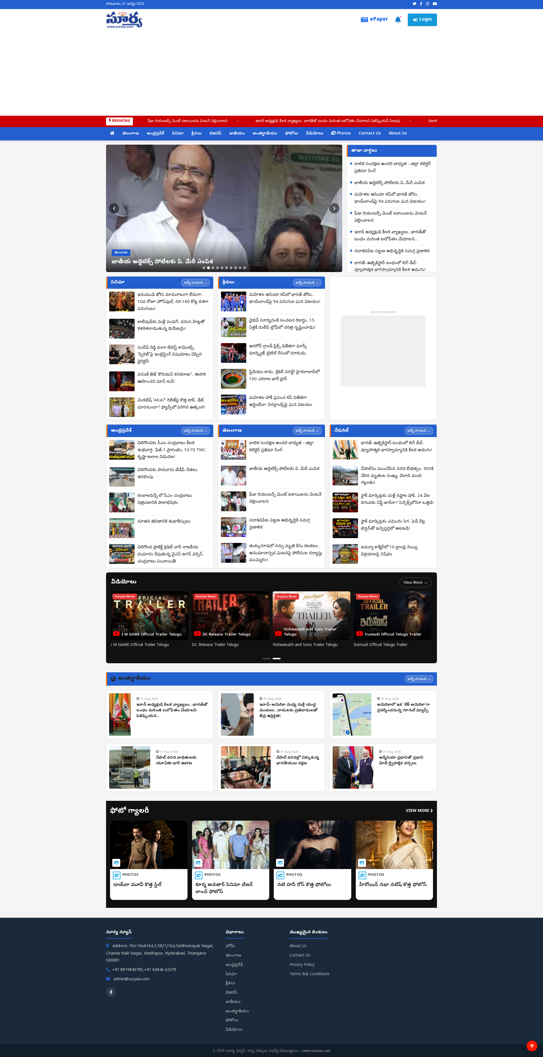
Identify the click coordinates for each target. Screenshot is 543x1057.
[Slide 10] (244, 267)
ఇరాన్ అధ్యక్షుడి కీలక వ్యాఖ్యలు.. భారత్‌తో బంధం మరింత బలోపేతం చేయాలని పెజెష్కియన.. (172, 710)
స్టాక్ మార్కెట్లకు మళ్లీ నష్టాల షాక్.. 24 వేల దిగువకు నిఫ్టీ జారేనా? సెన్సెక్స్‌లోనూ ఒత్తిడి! (397, 499)
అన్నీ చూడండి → (195, 282)
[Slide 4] (217, 267)
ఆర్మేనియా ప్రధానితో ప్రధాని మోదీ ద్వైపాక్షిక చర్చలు (401, 760)
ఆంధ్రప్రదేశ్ (155, 133)
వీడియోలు (314, 133)
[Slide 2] (208, 267)
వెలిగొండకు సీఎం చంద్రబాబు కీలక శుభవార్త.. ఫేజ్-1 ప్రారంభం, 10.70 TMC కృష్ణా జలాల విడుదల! (171, 450)
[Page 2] (277, 658)
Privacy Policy (302, 965)
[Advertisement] (271, 70)
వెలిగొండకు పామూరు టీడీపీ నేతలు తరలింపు (167, 473)
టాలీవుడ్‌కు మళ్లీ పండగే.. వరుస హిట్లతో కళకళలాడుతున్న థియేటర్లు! (171, 325)
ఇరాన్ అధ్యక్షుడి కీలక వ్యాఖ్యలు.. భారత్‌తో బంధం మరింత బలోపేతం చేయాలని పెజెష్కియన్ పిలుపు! (272, 121)
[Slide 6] (226, 267)
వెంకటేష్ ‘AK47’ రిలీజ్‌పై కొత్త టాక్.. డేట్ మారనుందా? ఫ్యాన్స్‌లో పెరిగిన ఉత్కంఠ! (171, 404)
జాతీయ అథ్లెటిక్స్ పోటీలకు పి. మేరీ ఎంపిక (389, 183)
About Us (398, 133)
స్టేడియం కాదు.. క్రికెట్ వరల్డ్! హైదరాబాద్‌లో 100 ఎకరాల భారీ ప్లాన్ (284, 375)
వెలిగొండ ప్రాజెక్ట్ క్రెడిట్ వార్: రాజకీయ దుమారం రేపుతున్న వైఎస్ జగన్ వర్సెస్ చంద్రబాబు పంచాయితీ (170, 554)
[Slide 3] (213, 267)
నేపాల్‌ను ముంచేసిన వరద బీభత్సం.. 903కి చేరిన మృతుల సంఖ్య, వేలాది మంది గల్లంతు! (397, 476)
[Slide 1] (203, 267)
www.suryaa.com (316, 1051)
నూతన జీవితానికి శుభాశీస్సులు (164, 522)
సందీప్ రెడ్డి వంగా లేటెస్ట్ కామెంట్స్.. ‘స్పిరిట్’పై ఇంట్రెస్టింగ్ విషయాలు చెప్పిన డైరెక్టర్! (169, 355)
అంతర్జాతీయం (265, 133)
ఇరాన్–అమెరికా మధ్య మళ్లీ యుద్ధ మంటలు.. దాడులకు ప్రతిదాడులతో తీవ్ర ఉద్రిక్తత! (288, 710)
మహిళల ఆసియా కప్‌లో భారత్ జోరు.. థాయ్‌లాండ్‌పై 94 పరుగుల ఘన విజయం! (389, 198)
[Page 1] (267, 658)
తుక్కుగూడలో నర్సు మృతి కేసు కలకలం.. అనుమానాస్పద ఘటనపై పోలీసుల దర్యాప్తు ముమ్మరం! (285, 553)
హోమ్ (230, 946)
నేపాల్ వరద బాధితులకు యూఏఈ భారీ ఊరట (176, 760)
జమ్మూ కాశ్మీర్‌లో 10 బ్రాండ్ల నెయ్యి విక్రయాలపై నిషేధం (389, 551)
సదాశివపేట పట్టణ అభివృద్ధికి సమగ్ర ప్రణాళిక (404, 121)
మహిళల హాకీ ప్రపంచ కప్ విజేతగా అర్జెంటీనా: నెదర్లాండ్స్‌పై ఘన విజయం (280, 401)
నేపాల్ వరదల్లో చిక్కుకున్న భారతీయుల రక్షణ (297, 760)
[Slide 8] (235, 267)
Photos (343, 133)
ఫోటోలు (291, 133)
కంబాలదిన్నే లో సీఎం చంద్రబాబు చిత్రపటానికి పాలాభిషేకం (164, 499)
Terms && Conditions (309, 974)
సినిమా (178, 133)
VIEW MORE (419, 811)
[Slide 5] (222, 267)
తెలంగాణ (130, 133)
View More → (416, 582)
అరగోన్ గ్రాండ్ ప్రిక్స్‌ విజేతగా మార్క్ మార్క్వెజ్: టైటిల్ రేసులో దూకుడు (278, 350)
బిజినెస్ (215, 133)
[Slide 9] (240, 267)
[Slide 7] (231, 267)
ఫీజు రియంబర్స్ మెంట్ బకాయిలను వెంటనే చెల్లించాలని (131, 121)
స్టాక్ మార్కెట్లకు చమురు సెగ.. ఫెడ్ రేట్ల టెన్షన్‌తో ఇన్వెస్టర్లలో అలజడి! (393, 525)
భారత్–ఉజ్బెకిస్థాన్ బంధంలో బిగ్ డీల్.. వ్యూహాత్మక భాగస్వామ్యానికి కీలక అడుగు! (389, 266)
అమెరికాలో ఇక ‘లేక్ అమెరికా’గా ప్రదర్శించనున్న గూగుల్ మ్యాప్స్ (403, 707)
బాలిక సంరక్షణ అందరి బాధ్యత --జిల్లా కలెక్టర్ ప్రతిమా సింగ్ (392, 167)
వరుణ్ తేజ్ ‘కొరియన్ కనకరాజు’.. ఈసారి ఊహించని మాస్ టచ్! (171, 378)
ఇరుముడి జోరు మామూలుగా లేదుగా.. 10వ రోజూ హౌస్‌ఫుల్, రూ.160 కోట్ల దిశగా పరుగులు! (172, 302)
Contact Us (370, 133)
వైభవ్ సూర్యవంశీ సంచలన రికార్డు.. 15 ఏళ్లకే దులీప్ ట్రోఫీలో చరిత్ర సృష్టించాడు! (282, 324)
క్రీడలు (196, 133)
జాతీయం (237, 133)
